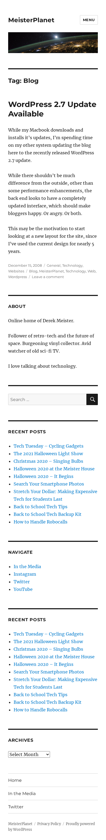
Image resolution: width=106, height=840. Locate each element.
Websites (16, 271)
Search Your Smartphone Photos (49, 484)
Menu (89, 20)
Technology (72, 265)
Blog (33, 271)
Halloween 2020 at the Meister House (54, 468)
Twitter (22, 581)
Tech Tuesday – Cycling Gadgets (48, 446)
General (54, 265)
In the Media (27, 566)
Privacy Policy (49, 824)
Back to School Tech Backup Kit (48, 514)
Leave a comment (48, 277)
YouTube (23, 589)
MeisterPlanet (31, 20)
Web (92, 271)
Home (15, 780)
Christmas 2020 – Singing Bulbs (48, 461)
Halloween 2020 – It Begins (43, 476)
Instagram (25, 574)
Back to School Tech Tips (40, 506)
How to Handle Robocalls (40, 522)
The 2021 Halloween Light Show (48, 453)
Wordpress (17, 277)
